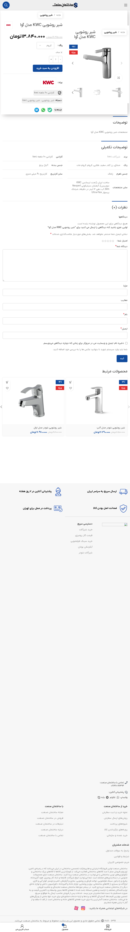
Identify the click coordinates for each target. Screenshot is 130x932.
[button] (121, 63)
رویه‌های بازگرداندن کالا (115, 829)
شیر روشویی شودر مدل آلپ (111, 427)
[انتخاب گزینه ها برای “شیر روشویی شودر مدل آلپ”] (70, 382)
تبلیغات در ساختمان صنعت (49, 824)
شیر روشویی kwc (31, 100)
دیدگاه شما (121, 246)
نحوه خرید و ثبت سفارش (114, 812)
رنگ (60, 45)
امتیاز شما (122, 241)
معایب (124, 300)
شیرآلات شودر (85, 552)
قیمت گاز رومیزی (83, 535)
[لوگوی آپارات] (77, 909)
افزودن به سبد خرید (47, 68)
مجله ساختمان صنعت (52, 812)
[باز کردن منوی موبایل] (125, 5)
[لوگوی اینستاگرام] (84, 909)
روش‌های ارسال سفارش (115, 818)
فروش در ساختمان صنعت (50, 818)
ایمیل (124, 328)
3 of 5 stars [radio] (108, 241)
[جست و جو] (6, 5)
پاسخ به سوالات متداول (117, 850)
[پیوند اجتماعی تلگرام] (107, 797)
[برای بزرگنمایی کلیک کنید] (118, 78)
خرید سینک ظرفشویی (81, 541)
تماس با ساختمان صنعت (50, 835)
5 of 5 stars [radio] (103, 241)
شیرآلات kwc (113, 156)
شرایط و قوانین (121, 856)
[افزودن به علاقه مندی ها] (70, 388)
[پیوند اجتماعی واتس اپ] (118, 797)
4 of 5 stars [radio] (105, 241)
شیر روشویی (110, 32)
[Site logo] (65, 5)
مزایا (125, 285)
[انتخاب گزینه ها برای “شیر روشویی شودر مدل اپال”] (7, 382)
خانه (123, 32)
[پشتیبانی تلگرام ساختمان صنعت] (36, 110)
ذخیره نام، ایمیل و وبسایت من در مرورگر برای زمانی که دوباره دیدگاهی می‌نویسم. (83, 343)
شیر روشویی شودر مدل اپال (48, 427)
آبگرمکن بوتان (85, 547)
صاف (58, 52)
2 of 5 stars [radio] (110, 241)
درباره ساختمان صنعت (52, 829)
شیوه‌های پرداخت (118, 824)
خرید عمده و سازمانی (117, 835)
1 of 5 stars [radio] (113, 241)
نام (125, 314)
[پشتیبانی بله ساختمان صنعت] (50, 110)
